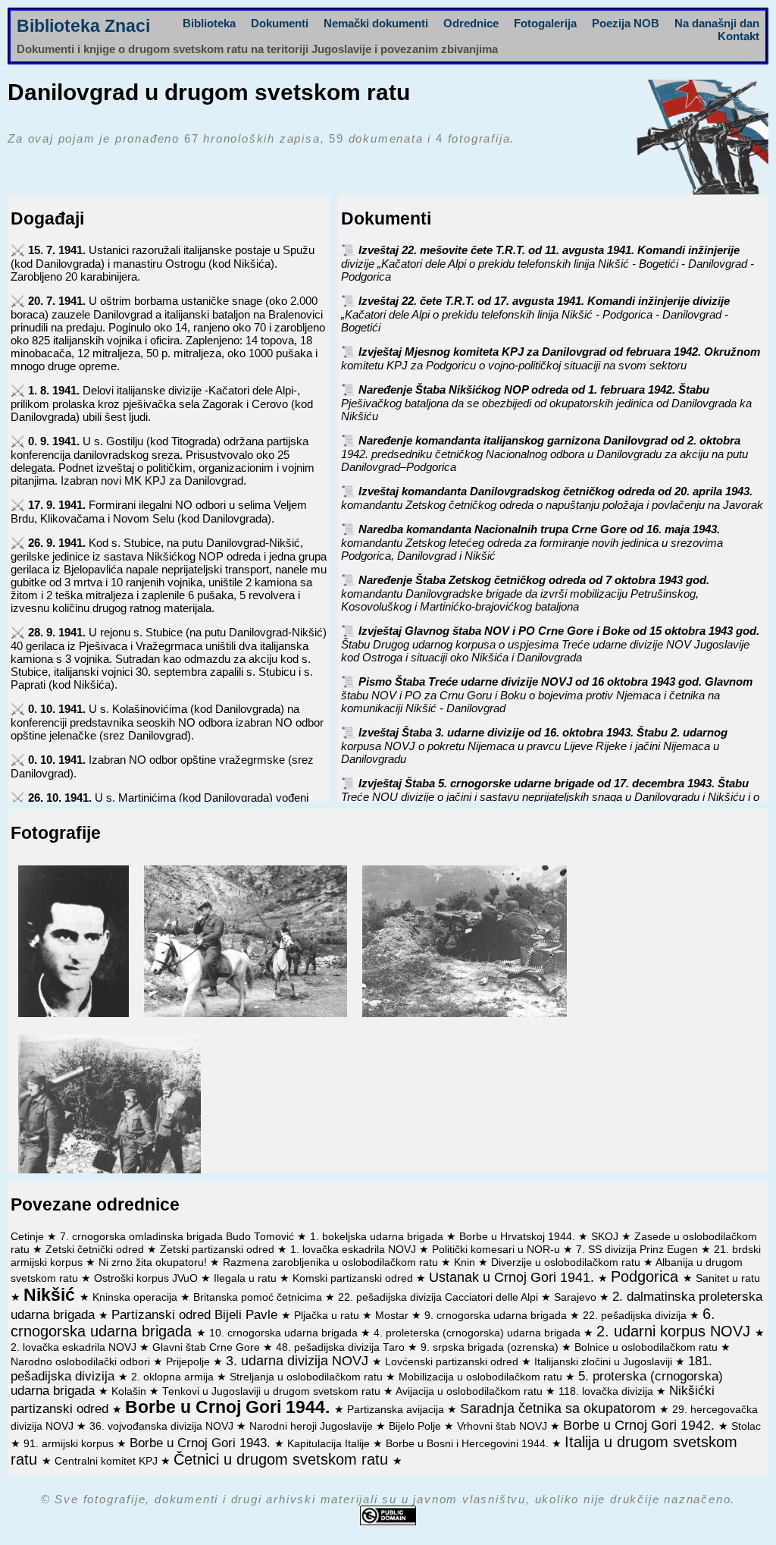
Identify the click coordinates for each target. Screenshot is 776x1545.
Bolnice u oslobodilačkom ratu (647, 1347)
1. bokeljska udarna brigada (378, 1236)
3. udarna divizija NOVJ (299, 1360)
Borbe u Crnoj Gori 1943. (202, 1442)
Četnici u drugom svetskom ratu (283, 1459)
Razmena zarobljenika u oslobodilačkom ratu (332, 1262)
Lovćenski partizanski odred (453, 1362)
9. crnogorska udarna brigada (497, 1315)
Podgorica (647, 1276)
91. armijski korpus (70, 1443)
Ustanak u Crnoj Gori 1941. (513, 1277)
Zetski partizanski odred (218, 1249)
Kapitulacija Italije (330, 1443)
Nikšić (51, 1295)
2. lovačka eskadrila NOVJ (75, 1347)
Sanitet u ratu (728, 1278)
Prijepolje (189, 1362)
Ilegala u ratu (247, 1278)
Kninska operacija (136, 1297)
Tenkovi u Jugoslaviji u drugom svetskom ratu (272, 1391)
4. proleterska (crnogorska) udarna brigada (479, 1333)
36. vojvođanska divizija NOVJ (162, 1426)
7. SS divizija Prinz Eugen (638, 1249)
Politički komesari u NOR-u (497, 1249)
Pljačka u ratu (328, 1315)
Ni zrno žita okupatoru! (154, 1262)
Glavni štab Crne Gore (207, 1347)
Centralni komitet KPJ (108, 1461)
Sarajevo (576, 1297)
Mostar (393, 1315)
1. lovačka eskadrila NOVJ (354, 1249)
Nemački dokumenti (376, 23)
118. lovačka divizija (607, 1391)
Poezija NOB (625, 23)
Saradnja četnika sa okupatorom (559, 1408)
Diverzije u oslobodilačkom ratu (567, 1262)
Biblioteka (209, 23)
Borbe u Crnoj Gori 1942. (640, 1425)
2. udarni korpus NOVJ (675, 1331)
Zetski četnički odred (96, 1249)
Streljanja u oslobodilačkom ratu (308, 1377)
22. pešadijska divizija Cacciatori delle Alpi (439, 1297)
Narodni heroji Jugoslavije (312, 1426)
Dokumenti (279, 23)
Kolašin (130, 1391)
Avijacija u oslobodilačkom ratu (471, 1391)
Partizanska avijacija (397, 1409)
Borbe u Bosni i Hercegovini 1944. (469, 1443)
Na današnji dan (716, 23)
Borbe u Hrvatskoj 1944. (518, 1236)
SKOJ (606, 1236)
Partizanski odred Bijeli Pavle (196, 1314)
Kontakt (738, 36)
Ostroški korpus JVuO (147, 1278)
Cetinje (29, 1236)
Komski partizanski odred (354, 1278)
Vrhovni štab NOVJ (503, 1426)
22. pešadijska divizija (636, 1315)
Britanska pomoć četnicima (259, 1297)
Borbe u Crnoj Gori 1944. (229, 1407)
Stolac (746, 1426)
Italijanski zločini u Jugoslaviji (604, 1362)
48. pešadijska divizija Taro (342, 1347)
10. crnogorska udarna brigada (285, 1333)
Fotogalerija (545, 23)
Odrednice (471, 23)
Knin (466, 1262)
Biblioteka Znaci (83, 26)
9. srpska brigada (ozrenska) (491, 1347)
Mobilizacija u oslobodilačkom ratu (482, 1377)
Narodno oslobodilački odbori (82, 1362)
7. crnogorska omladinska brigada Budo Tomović (178, 1236)
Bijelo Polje (416, 1426)
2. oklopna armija (174, 1377)
